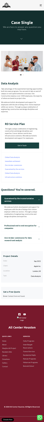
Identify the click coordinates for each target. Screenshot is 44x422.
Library (4, 355)
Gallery (4, 363)
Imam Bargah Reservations (28, 346)
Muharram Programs (30, 362)
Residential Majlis (29, 355)
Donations (6, 359)
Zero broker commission (13, 165)
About (4, 345)
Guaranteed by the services (14, 169)
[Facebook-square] (19, 314)
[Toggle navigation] (35, 5)
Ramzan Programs (29, 359)
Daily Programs (28, 341)
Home (4, 341)
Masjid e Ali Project (9, 348)
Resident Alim (7, 352)
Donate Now (7, 419)
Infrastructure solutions (13, 177)
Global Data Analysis (12, 157)
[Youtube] (24, 314)
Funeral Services (29, 351)
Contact (5, 366)
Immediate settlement (12, 161)
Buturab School (28, 366)
